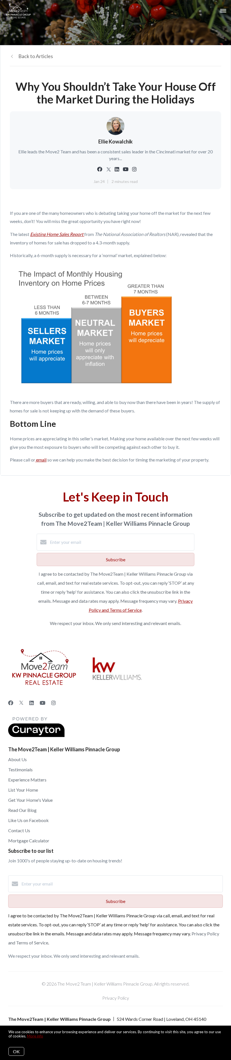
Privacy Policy (115, 998)
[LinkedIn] (31, 703)
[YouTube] (42, 703)
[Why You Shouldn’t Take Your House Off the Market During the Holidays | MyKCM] (94, 389)
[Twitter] (21, 703)
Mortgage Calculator (28, 840)
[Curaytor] (36, 735)
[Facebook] (10, 703)
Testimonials (20, 769)
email (41, 459)
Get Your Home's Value (30, 800)
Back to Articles (35, 56)
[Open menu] (223, 11)
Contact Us (19, 830)
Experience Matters (27, 779)
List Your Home (23, 789)
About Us (17, 759)
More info (35, 1036)
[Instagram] (53, 703)
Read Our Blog (22, 810)
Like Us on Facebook (28, 820)
